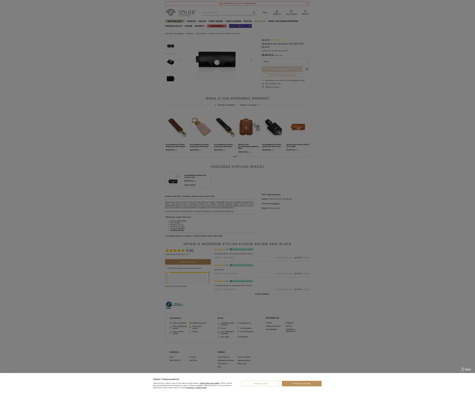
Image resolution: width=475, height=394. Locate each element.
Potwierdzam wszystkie (302, 383)
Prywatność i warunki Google (196, 388)
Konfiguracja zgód (261, 383)
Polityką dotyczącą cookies (210, 383)
